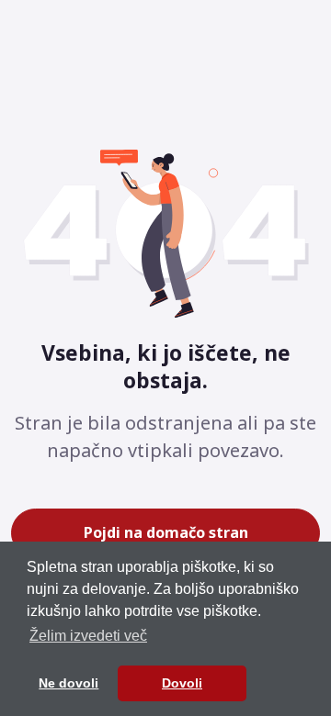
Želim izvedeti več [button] (88, 635)
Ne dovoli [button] (68, 683)
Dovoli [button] (182, 683)
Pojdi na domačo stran (166, 532)
